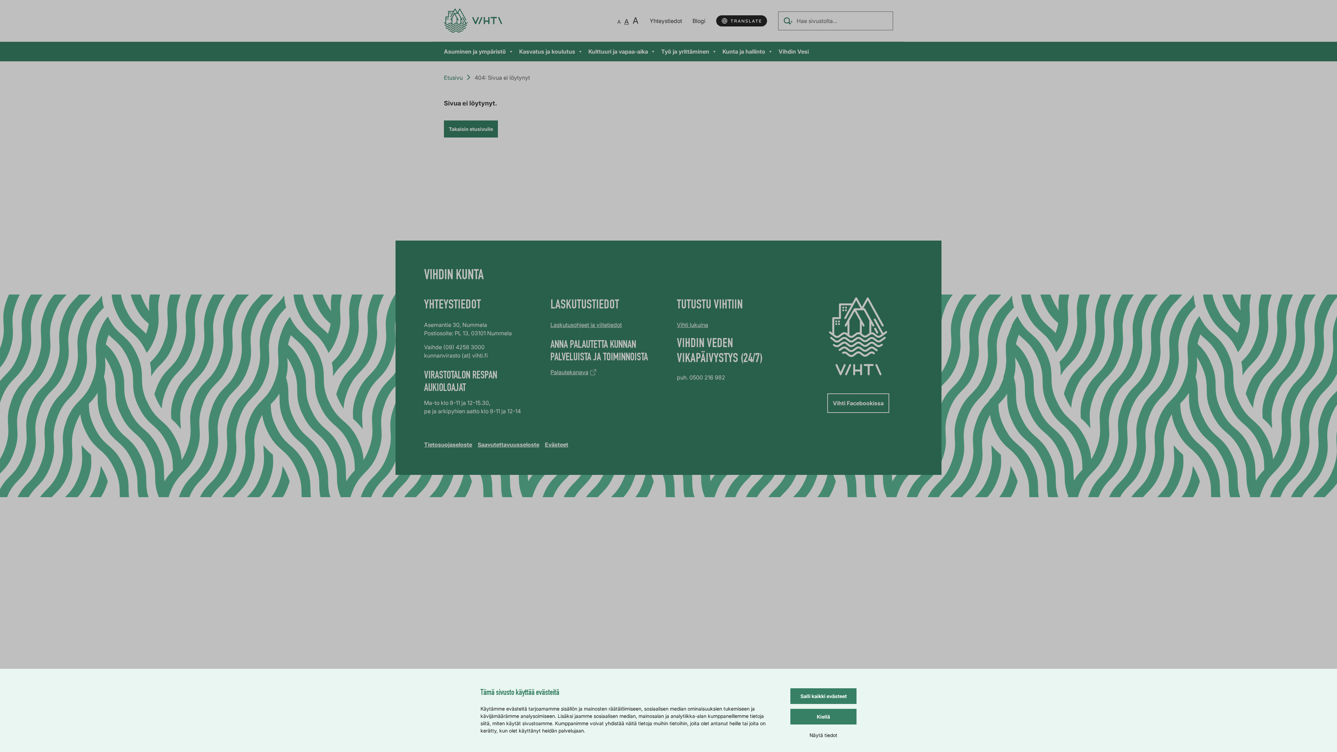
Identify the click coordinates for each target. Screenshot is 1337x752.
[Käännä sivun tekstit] (741, 20)
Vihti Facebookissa (858, 403)
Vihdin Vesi (794, 51)
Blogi (699, 20)
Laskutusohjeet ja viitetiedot (586, 324)
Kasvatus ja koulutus (547, 51)
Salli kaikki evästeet (823, 696)
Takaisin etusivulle (471, 129)
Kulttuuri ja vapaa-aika (618, 51)
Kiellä (823, 717)
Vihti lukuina (692, 324)
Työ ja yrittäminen (685, 51)
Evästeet (556, 444)
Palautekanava (569, 372)
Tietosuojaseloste (448, 444)
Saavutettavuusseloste (508, 444)
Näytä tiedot (823, 735)
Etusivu (453, 77)
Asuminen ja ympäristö (475, 51)
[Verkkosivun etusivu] (473, 20)
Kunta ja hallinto (743, 51)
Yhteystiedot (666, 20)
